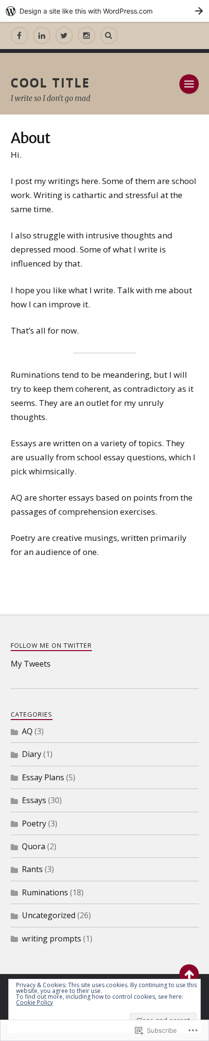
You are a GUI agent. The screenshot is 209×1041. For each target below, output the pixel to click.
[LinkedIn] (42, 35)
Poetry (34, 823)
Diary (31, 754)
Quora (33, 846)
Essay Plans (43, 777)
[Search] (109, 35)
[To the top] (189, 974)
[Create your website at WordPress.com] (104, 11)
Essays (34, 800)
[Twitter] (64, 35)
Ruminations (45, 892)
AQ (27, 731)
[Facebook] (19, 35)
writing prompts (51, 938)
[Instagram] (86, 35)
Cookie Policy (34, 1002)
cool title (50, 82)
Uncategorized (48, 915)
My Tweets (31, 663)
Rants (32, 869)
